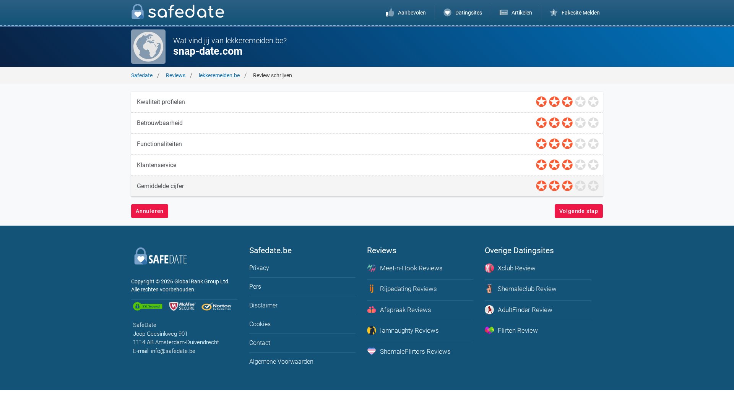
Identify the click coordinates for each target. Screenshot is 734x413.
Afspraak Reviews (405, 310)
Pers (255, 286)
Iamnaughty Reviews (409, 330)
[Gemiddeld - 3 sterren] (567, 102)
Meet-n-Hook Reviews (411, 268)
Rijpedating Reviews (408, 289)
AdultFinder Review (525, 310)
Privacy (259, 268)
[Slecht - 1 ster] (541, 102)
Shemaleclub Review (527, 289)
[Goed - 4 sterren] (580, 102)
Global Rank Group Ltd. (202, 281)
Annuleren (150, 211)
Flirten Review (518, 330)
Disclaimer (263, 305)
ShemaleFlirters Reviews (415, 351)
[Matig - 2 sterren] (554, 102)
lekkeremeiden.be (219, 75)
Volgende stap (578, 211)
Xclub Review (517, 268)
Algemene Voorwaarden (281, 361)
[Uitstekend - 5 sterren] (593, 102)
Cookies (260, 324)
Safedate (142, 75)
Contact (259, 342)
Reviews (175, 75)
